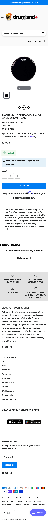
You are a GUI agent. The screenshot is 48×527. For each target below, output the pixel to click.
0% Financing (8, 391)
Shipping (6, 386)
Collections (19, 498)
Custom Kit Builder (38, 505)
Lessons (20, 501)
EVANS (7, 143)
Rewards (26, 505)
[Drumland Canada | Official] (21, 17)
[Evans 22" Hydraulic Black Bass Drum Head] (6, 95)
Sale (38, 498)
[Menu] (2, 16)
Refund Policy (8, 382)
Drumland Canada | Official (17, 519)
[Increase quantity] (17, 176)
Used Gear (5, 501)
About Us (6, 369)
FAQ (3, 361)
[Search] (43, 33)
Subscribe (10, 465)
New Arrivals (30, 498)
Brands (10, 498)
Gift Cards (37, 501)
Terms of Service (9, 399)
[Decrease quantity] (4, 176)
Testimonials (7, 395)
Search (5, 365)
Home (4, 498)
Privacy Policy (8, 378)
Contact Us (6, 374)
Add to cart (24, 185)
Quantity (5, 171)
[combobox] (21, 33)
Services (28, 501)
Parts (13, 501)
